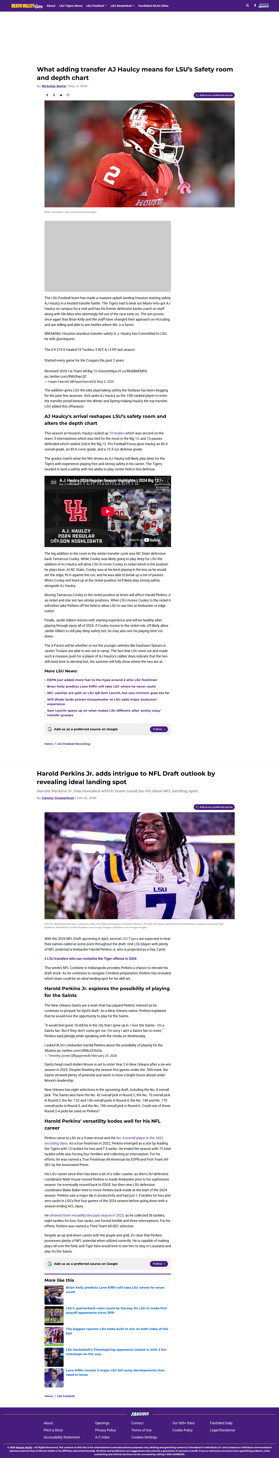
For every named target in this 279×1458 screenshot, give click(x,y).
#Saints (50, 1051)
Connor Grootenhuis (58, 798)
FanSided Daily (221, 1423)
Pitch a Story (53, 1430)
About (51, 5)
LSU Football (66, 1396)
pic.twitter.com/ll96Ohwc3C (65, 376)
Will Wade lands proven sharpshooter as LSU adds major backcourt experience (102, 702)
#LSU (60, 1045)
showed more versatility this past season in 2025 (87, 1215)
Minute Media (24, 1447)
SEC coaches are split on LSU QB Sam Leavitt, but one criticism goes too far (108, 693)
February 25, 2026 (104, 1056)
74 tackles (117, 433)
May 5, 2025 (105, 381)
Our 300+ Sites (183, 1423)
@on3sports (65, 339)
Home (48, 744)
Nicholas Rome (54, 86)
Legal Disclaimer (222, 1430)
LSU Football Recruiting (73, 744)
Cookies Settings (144, 1437)
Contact (137, 1423)
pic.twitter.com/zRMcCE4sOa (79, 1051)
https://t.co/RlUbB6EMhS (128, 371)
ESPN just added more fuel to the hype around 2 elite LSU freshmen (102, 680)
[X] (247, 5)
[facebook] (255, 5)
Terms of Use (141, 1430)
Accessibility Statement (62, 1437)
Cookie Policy (182, 1430)
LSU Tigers (130, 939)
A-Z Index (102, 1437)
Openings (102, 1423)
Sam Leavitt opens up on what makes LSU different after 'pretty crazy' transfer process (104, 713)
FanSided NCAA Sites (153, 5)
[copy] (68, 95)
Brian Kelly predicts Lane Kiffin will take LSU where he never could (101, 686)
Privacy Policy (105, 1430)
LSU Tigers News (70, 5)
